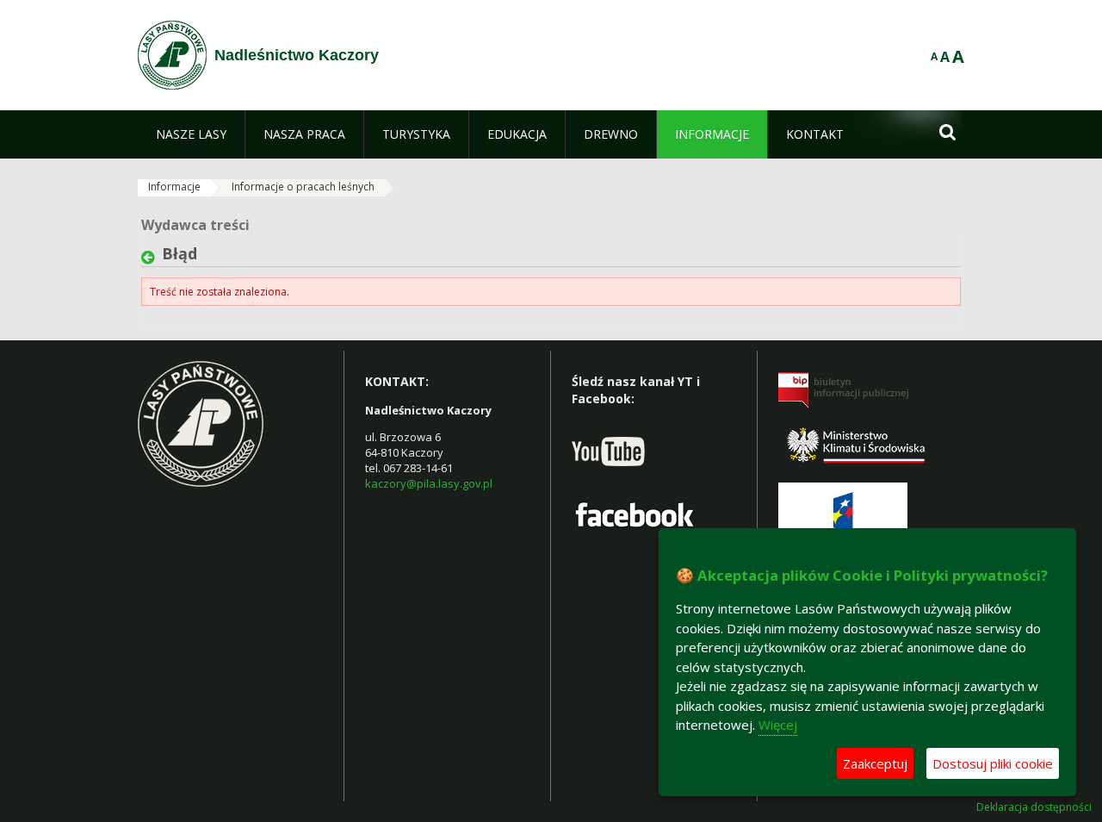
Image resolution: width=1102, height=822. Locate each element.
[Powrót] (151, 257)
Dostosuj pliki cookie (992, 763)
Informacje (174, 186)
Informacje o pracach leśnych (303, 186)
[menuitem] (191, 134)
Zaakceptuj (875, 763)
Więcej (777, 724)
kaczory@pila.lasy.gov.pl (428, 483)
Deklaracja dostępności (1034, 807)
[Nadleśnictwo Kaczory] (172, 55)
